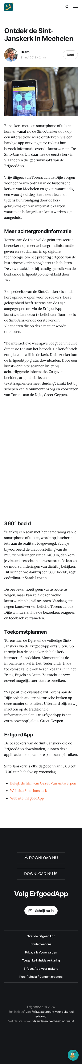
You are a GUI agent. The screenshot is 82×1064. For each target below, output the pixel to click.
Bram (25, 52)
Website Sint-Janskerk (28, 790)
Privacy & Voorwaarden (41, 952)
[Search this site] (67, 7)
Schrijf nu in (44, 911)
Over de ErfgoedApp (41, 936)
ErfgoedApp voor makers (41, 968)
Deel (70, 55)
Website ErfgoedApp (27, 798)
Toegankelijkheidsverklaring (41, 960)
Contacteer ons (41, 944)
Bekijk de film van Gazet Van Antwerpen (43, 783)
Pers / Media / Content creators (40, 976)
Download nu (43, 858)
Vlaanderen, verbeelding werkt (53, 1021)
